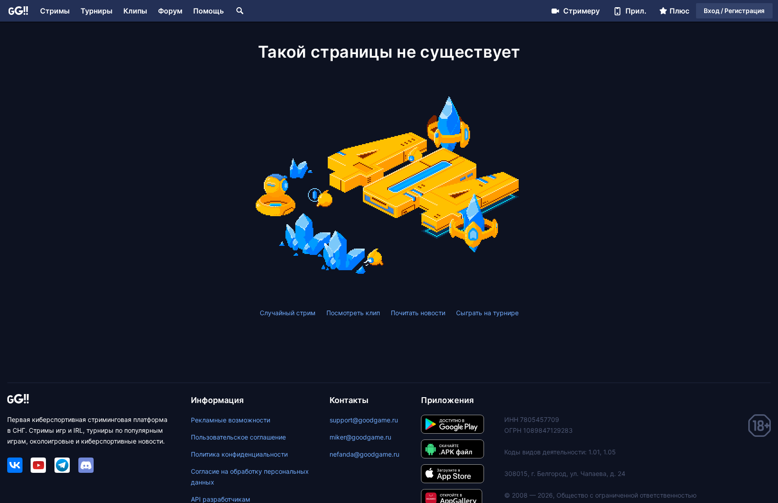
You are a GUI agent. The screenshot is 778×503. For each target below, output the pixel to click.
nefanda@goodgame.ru (364, 454)
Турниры (97, 10)
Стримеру (581, 10)
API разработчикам (220, 499)
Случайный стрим (288, 313)
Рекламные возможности (230, 420)
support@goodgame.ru (364, 420)
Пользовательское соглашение (238, 437)
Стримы (55, 10)
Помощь (208, 10)
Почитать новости (418, 313)
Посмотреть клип (353, 313)
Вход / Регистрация (734, 10)
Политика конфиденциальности (239, 454)
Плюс (679, 10)
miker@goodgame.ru (360, 437)
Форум (170, 10)
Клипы (135, 10)
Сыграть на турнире (487, 313)
